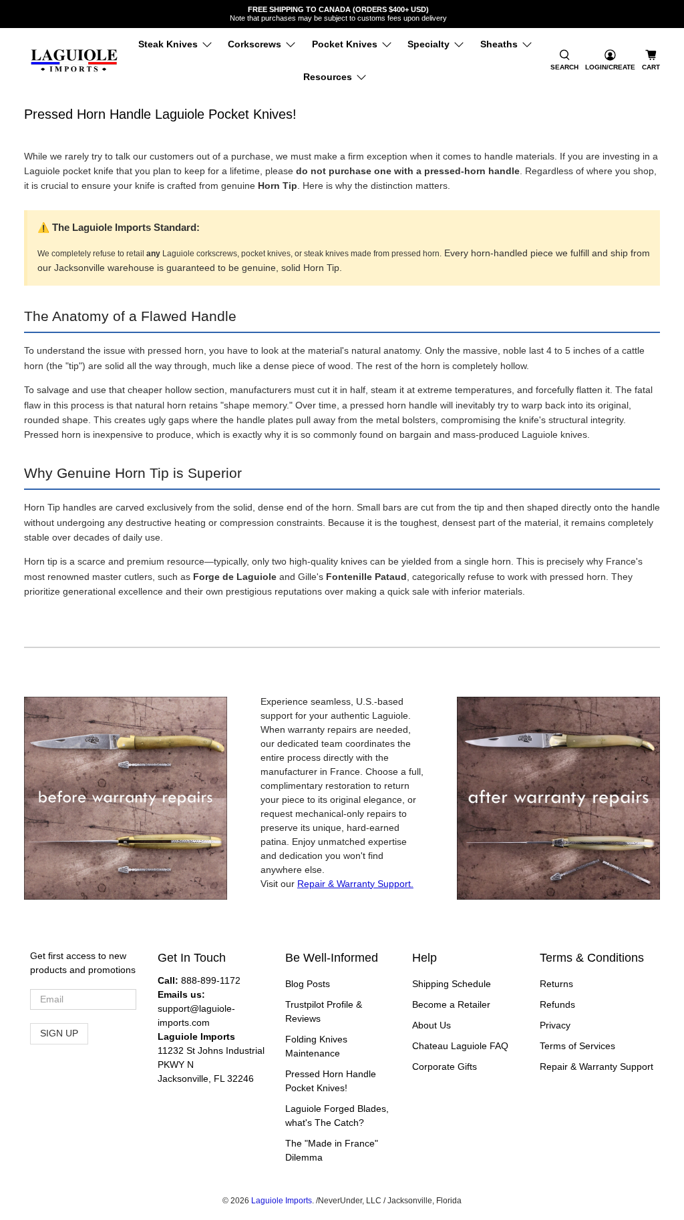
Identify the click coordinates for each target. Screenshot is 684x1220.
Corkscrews (254, 44)
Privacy (555, 1025)
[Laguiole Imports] (74, 61)
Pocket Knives (344, 44)
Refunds (557, 1004)
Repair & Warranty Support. (355, 883)
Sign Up (59, 1033)
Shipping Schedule (451, 983)
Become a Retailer (451, 1004)
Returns (556, 983)
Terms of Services (577, 1045)
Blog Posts (307, 983)
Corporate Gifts (444, 1066)
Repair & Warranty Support (596, 1066)
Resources (327, 76)
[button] (564, 60)
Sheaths (499, 44)
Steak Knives (168, 44)
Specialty (428, 44)
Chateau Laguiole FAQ (460, 1045)
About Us (431, 1025)
